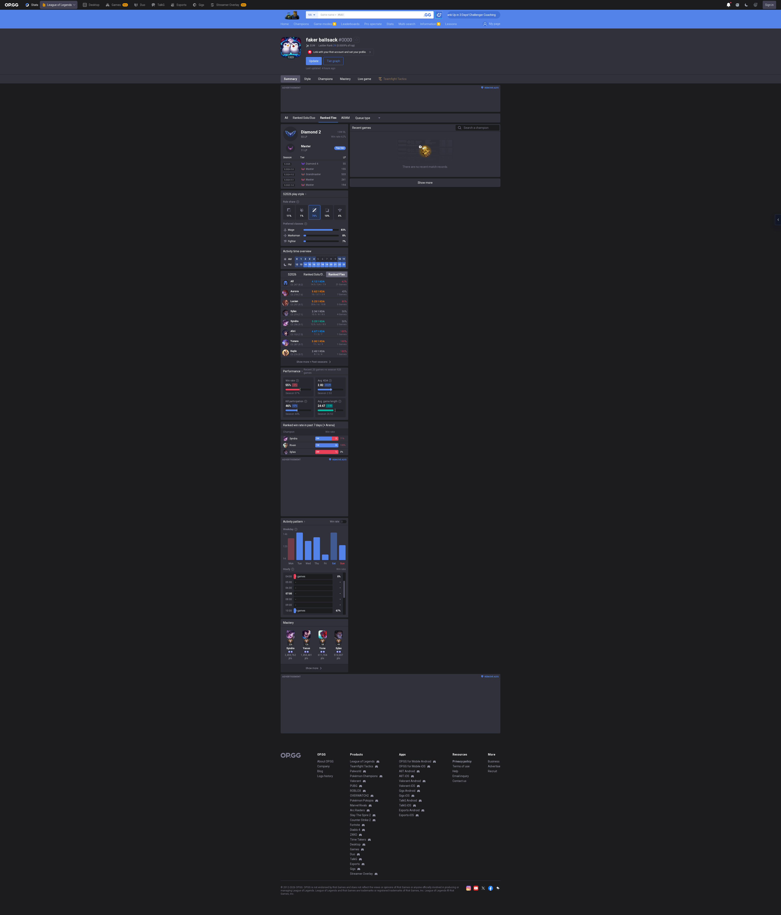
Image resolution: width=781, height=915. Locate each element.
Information (430, 24)
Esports (355, 864)
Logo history (325, 776)
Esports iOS (406, 815)
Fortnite (355, 825)
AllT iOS (404, 776)
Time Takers (358, 839)
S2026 (292, 274)
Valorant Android (410, 781)
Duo (352, 854)
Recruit (492, 771)
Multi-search (407, 24)
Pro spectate (373, 24)
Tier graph (333, 61)
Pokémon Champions (364, 776)
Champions (301, 24)
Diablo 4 (355, 829)
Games (354, 849)
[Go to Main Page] (11, 5)
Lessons (451, 24)
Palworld (355, 771)
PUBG (353, 785)
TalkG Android (408, 800)
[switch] (338, 521)
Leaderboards (350, 24)
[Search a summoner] (427, 15)
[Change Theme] (746, 5)
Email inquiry (461, 776)
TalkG (353, 859)
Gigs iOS (404, 795)
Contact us (459, 781)
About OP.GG (325, 761)
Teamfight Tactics (361, 766)
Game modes (324, 24)
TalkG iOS (405, 805)
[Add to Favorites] (356, 40)
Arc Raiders (357, 810)
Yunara (294, 341)
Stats (390, 24)
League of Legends (59, 5)
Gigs (353, 868)
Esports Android (409, 810)
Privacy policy (462, 761)
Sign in (769, 5)
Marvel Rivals (358, 805)
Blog (320, 771)
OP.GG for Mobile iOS (412, 766)
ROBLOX (355, 790)
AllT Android (407, 771)
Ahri (292, 331)
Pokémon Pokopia (361, 800)
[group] (314, 593)
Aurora (294, 291)
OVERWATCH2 (359, 795)
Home (285, 24)
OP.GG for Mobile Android (415, 761)
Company (323, 766)
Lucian (294, 301)
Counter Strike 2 (360, 820)
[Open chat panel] (778, 219)
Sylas (293, 311)
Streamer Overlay (361, 873)
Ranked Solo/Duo (314, 274)
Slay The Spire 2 (360, 815)
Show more (425, 182)
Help (455, 771)
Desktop (355, 844)
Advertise (494, 766)
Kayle (293, 351)
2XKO (353, 834)
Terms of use (461, 766)
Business (494, 761)
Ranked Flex (336, 274)
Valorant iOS (407, 785)
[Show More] (728, 5)
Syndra (294, 321)
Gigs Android (407, 790)
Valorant (355, 781)
